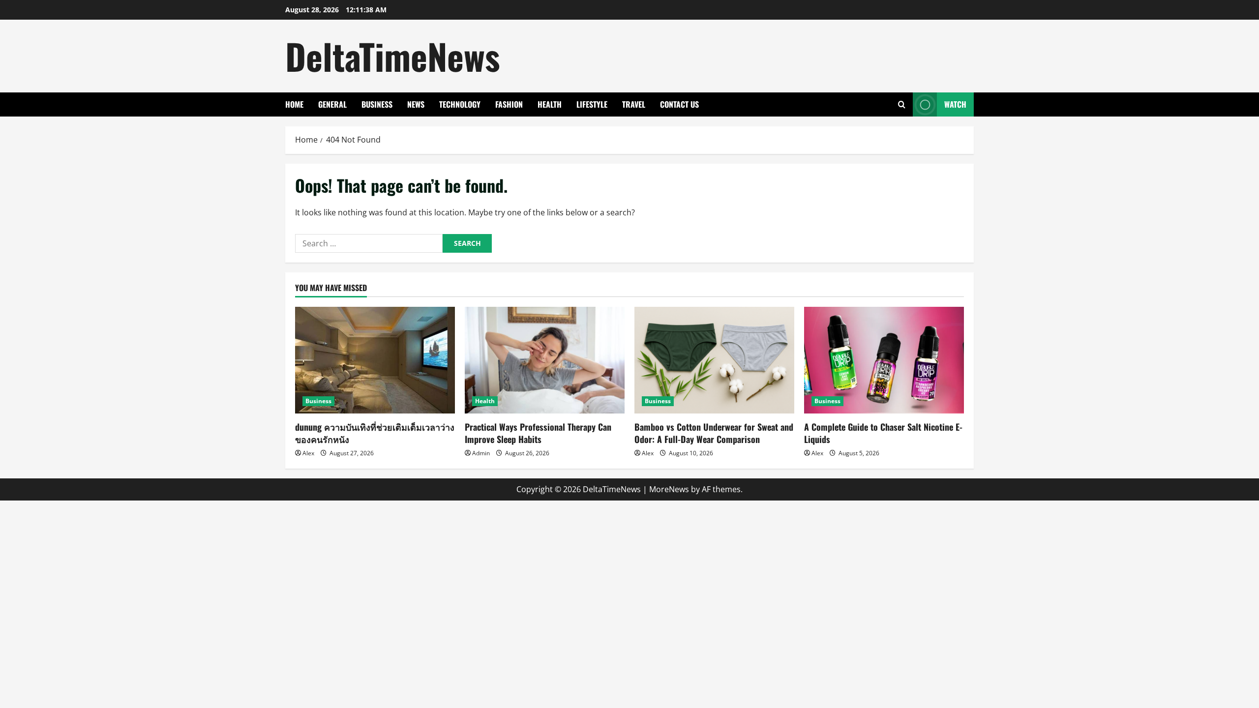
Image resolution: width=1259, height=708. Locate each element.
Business (376, 104)
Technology (459, 104)
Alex (308, 453)
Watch (955, 104)
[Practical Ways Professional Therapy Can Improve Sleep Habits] (545, 360)
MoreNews (669, 489)
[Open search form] (901, 104)
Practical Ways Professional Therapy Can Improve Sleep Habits (538, 432)
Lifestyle (591, 104)
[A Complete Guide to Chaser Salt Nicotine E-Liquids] (884, 360)
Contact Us (679, 104)
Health (550, 104)
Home (294, 104)
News (415, 104)
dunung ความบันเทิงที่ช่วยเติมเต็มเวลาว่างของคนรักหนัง (374, 432)
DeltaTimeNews (392, 56)
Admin (481, 453)
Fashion (509, 104)
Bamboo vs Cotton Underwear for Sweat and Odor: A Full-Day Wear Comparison (713, 432)
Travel (633, 104)
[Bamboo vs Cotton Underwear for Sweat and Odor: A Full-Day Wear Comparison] (714, 360)
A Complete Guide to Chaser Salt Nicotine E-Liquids (883, 432)
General (332, 104)
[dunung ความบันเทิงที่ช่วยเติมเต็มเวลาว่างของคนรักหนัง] (375, 360)
